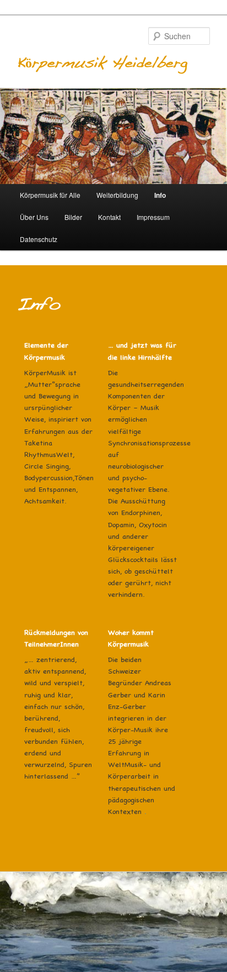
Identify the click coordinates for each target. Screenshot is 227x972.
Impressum (153, 217)
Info (160, 195)
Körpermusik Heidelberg (102, 63)
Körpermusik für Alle (50, 194)
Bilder (73, 217)
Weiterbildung (117, 194)
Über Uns (34, 217)
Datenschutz (38, 239)
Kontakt (109, 217)
